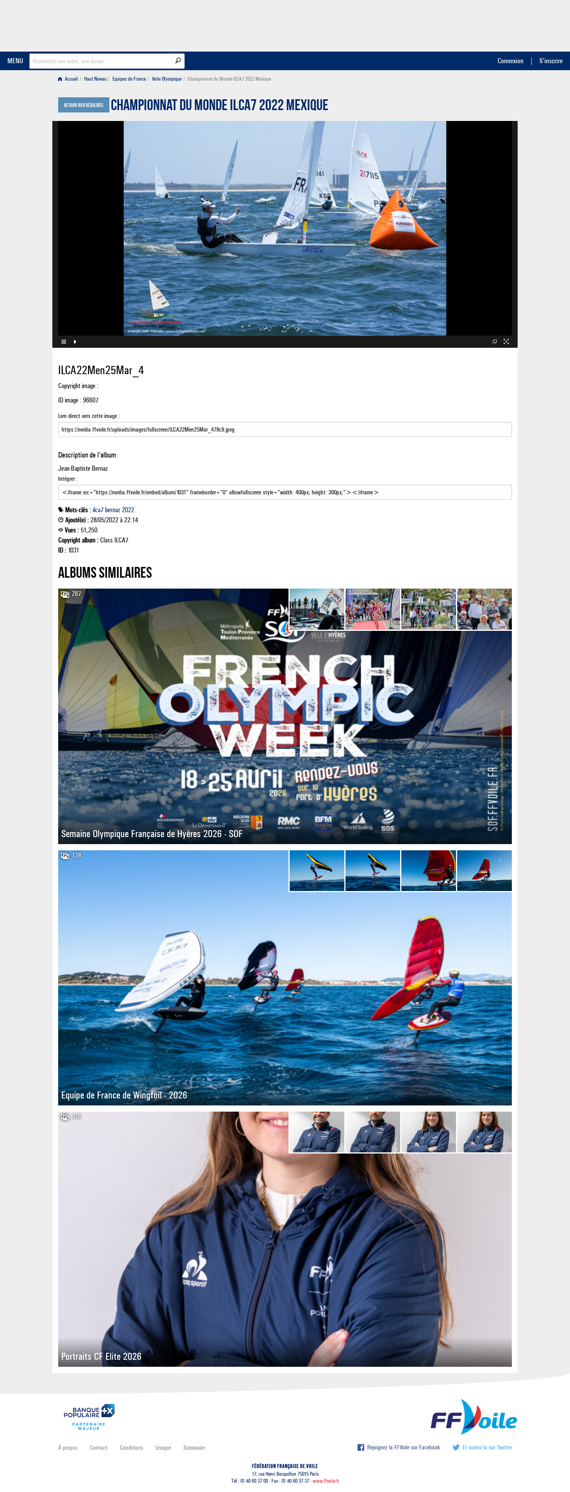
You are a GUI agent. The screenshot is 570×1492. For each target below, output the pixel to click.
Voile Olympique (166, 79)
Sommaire (194, 1447)
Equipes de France (129, 79)
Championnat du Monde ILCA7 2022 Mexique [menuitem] (229, 79)
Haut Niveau (95, 79)
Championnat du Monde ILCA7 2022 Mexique (219, 107)
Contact (98, 1447)
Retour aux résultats (83, 105)
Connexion (510, 60)
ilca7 (98, 510)
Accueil (71, 79)
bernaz (112, 510)
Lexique (163, 1447)
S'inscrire (551, 60)
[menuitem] (69, 79)
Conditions (131, 1447)
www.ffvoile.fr (326, 1481)
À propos (68, 1447)
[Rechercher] (178, 60)
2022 (128, 510)
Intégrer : (68, 478)
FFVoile (463, 24)
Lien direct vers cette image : (89, 416)
